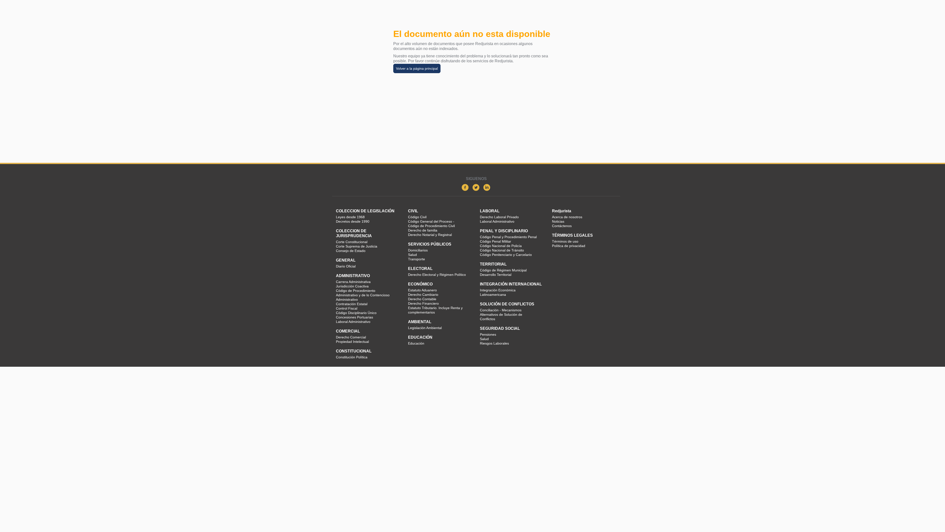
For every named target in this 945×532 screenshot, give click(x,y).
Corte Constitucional (351, 242)
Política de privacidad (568, 246)
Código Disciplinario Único (356, 313)
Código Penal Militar (495, 241)
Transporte (416, 259)
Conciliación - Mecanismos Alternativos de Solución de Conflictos (501, 314)
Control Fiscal (346, 308)
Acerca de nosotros (567, 217)
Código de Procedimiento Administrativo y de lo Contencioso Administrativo (363, 295)
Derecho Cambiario (423, 295)
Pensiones (488, 334)
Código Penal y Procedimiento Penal (508, 237)
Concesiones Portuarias (354, 317)
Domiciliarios (418, 250)
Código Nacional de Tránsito (502, 250)
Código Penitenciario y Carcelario (506, 255)
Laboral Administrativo (353, 322)
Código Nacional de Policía (501, 246)
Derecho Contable (422, 299)
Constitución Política (351, 357)
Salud (412, 255)
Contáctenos (562, 226)
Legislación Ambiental (425, 328)
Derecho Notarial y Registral (430, 235)
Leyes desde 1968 (350, 217)
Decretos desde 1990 (352, 221)
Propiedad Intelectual (352, 342)
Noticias (558, 221)
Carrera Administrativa (353, 282)
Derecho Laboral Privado (499, 217)
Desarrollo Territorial (495, 275)
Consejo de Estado (350, 251)
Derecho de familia (422, 230)
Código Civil (417, 217)
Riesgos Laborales (494, 343)
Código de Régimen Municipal (503, 270)
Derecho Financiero (423, 303)
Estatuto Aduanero (422, 290)
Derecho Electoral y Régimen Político (437, 275)
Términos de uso (565, 241)
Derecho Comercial (351, 337)
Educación (416, 343)
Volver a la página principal (417, 68)
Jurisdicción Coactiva (352, 286)
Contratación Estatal (351, 304)
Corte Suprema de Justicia (356, 246)
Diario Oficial (346, 266)
